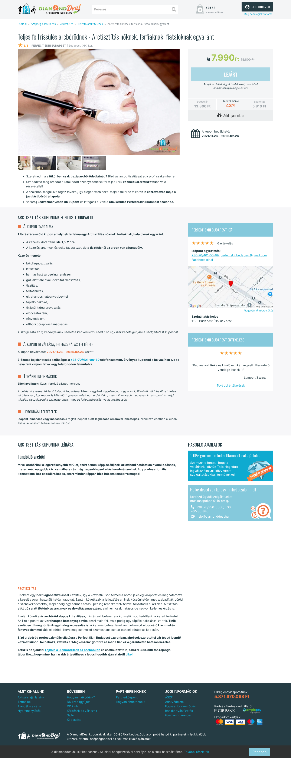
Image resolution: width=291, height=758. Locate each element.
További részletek (196, 752)
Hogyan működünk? (81, 697)
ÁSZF (169, 697)
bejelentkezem (260, 6)
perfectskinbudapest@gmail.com (243, 255)
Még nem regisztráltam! (258, 14)
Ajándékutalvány (29, 706)
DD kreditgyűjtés (78, 702)
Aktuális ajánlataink (31, 697)
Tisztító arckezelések (90, 24)
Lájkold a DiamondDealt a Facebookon (72, 650)
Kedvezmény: (230, 101)
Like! (129, 654)
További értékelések (231, 385)
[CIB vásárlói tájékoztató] (224, 710)
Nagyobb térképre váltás (258, 310)
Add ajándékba (233, 115)
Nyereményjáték (29, 710)
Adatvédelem (174, 702)
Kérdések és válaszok (82, 710)
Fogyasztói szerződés (180, 706)
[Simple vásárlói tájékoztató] (252, 711)
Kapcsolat (74, 719)
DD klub (72, 706)
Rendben (259, 752)
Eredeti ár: (202, 101)
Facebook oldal (202, 259)
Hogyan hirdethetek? (130, 702)
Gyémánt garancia (178, 715)
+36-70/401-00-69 (85, 359)
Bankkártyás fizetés (179, 710)
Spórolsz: (259, 101)
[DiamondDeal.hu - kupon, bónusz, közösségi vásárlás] (50, 9)
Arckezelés (66, 24)
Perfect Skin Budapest (210, 230)
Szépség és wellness (43, 24)
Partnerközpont (127, 697)
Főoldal (22, 24)
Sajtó (70, 715)
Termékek (25, 702)
